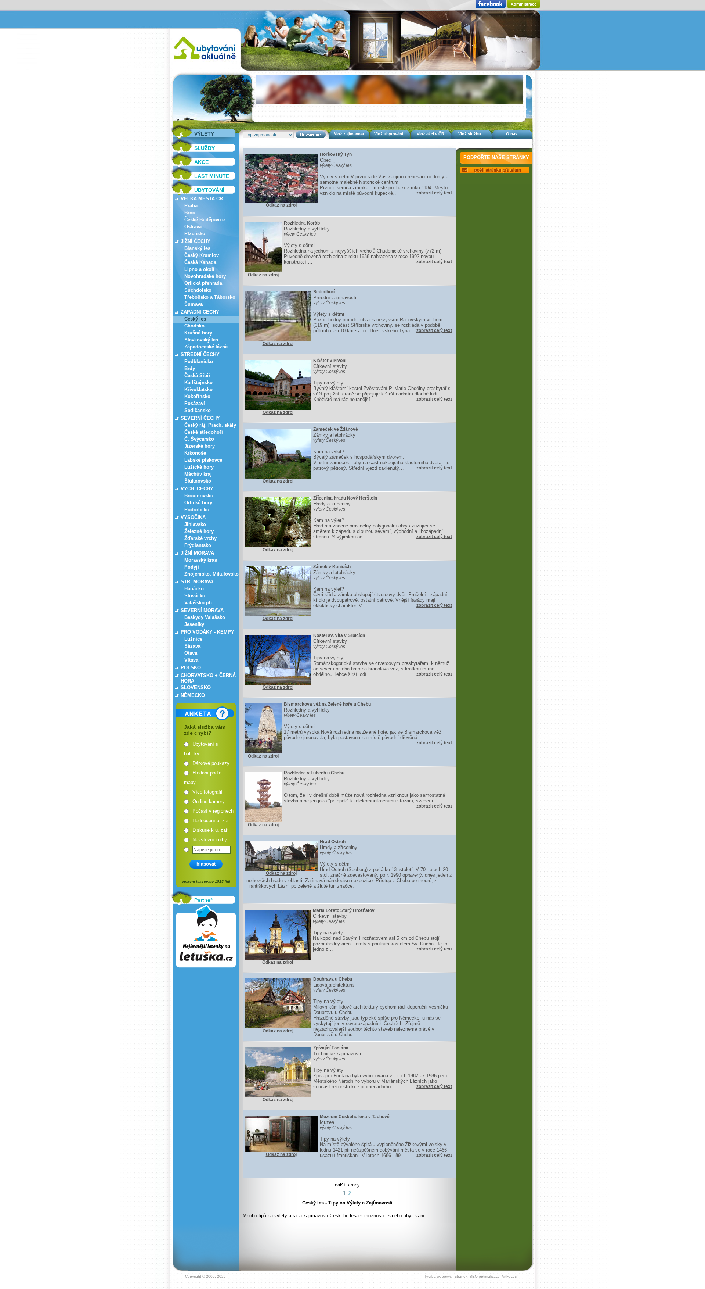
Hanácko (194, 588)
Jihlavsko (195, 524)
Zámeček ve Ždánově (335, 429)
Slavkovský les (201, 340)
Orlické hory (198, 502)
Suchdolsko (198, 290)
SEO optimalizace (485, 1276)
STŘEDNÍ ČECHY (200, 354)
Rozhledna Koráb (302, 223)
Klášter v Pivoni (329, 360)
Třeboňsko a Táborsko (209, 297)
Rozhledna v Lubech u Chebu (314, 773)
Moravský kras (200, 560)
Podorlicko (196, 509)
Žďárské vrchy (200, 538)
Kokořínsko (197, 396)
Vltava (191, 660)
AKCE (201, 162)
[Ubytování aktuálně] (204, 61)
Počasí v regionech (213, 811)
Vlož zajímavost (349, 134)
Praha (191, 205)
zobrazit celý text (434, 193)
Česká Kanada (200, 262)
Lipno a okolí (199, 269)
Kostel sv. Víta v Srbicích (339, 635)
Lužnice (193, 639)
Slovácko (194, 595)
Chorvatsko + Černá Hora (208, 678)
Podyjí (191, 567)
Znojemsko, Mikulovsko (211, 574)
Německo (193, 695)
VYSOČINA (193, 517)
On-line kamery (208, 801)
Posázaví (194, 403)
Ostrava (193, 226)
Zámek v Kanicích (332, 566)
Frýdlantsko (197, 545)
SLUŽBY (204, 148)
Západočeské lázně (206, 347)
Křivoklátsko (198, 389)
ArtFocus (509, 1276)
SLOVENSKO (196, 687)
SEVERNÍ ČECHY (200, 418)
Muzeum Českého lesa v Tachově (355, 1116)
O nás (511, 134)
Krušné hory (198, 333)
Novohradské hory (205, 276)
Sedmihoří (324, 291)
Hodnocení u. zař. (211, 820)
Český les (195, 319)
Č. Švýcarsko (199, 439)
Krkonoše (195, 453)
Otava (190, 653)
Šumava (193, 304)
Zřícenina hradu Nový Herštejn (345, 498)
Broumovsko (198, 495)
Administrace (523, 4)
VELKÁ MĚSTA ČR (202, 198)
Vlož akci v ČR (430, 134)
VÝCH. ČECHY (197, 488)
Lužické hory (199, 467)
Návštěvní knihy (209, 839)
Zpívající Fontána (330, 1047)
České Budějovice (204, 219)
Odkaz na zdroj (281, 205)
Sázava (192, 646)
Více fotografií (207, 792)
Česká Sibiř (197, 375)
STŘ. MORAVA (197, 581)
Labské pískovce (203, 460)
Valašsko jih (198, 602)
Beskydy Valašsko (204, 617)
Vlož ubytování (388, 134)
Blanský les (197, 248)
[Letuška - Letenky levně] (206, 936)
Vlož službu (469, 134)
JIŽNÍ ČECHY (195, 241)
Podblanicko (198, 361)
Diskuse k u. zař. (210, 830)
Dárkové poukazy (210, 763)
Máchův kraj (198, 474)
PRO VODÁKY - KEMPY (207, 632)
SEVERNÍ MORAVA (202, 610)
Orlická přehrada (203, 283)
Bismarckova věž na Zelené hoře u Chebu (327, 704)
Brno (189, 212)
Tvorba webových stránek (445, 1276)
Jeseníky (194, 624)
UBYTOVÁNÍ (209, 190)
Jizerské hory (199, 446)
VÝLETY (204, 134)
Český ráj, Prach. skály (210, 425)
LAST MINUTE (211, 176)
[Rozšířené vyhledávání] (311, 134)
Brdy (189, 368)
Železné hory (199, 531)
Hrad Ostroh (333, 841)
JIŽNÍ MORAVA (197, 553)
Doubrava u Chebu (332, 979)
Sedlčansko (197, 410)
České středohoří (203, 432)
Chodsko (194, 326)
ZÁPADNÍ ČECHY (200, 312)
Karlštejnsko (198, 382)
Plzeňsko (194, 233)
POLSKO (191, 667)
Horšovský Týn (336, 154)
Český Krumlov (201, 255)
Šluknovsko (197, 481)
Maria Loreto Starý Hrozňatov (344, 910)
